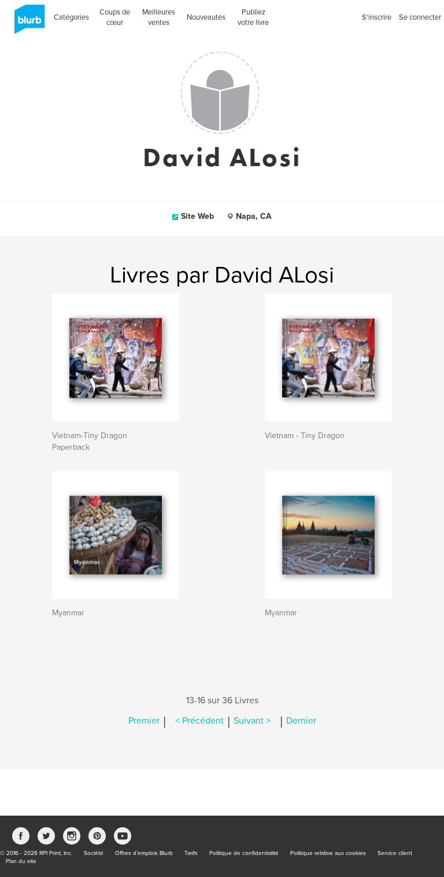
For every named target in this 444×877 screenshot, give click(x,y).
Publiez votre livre (253, 17)
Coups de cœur (114, 17)
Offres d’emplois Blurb (144, 853)
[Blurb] (26, 23)
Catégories (71, 17)
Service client (395, 853)
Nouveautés (206, 17)
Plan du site (21, 861)
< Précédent (199, 720)
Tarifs (191, 853)
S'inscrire (376, 17)
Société (93, 853)
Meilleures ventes (158, 17)
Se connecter (420, 17)
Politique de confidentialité (244, 853)
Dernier (301, 720)
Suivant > (252, 720)
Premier (144, 720)
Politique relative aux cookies (328, 853)
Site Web (197, 216)
